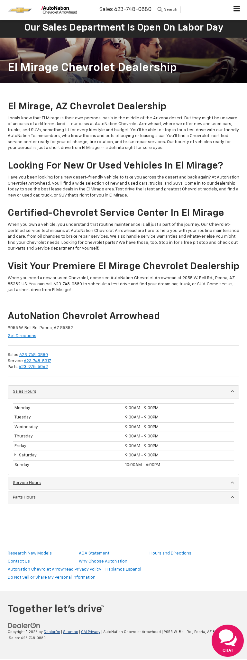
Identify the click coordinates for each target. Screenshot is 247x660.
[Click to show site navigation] (237, 10)
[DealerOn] (24, 626)
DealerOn (52, 632)
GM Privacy (90, 632)
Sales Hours (24, 392)
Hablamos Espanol (123, 569)
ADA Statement (94, 553)
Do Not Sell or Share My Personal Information (52, 577)
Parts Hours (24, 497)
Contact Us (19, 561)
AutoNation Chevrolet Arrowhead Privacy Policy (54, 569)
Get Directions (22, 336)
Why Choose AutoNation (103, 561)
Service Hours (27, 483)
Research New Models (30, 553)
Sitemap (70, 632)
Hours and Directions (170, 553)
